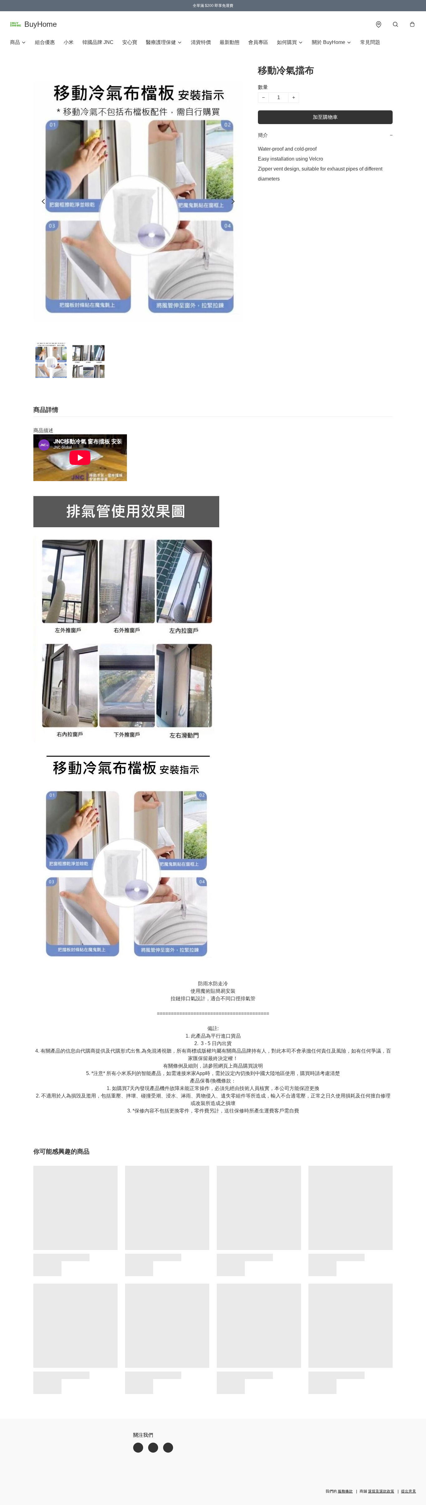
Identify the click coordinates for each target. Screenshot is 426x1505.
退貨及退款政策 (381, 1491)
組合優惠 (45, 42)
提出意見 (408, 1491)
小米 (69, 42)
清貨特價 (201, 42)
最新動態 (230, 42)
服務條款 (345, 1491)
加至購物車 (325, 117)
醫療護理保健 (161, 42)
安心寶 (129, 42)
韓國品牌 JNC (98, 42)
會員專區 (258, 42)
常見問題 (370, 42)
